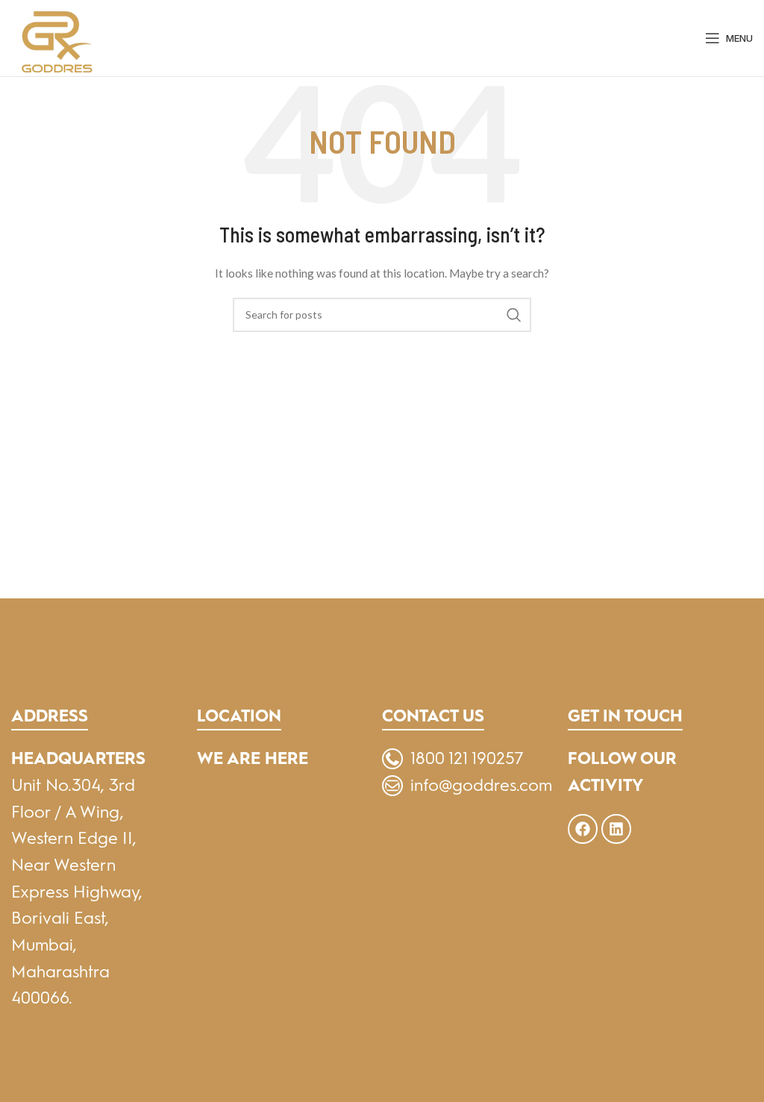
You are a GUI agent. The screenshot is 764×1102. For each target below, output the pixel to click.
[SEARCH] (514, 315)
